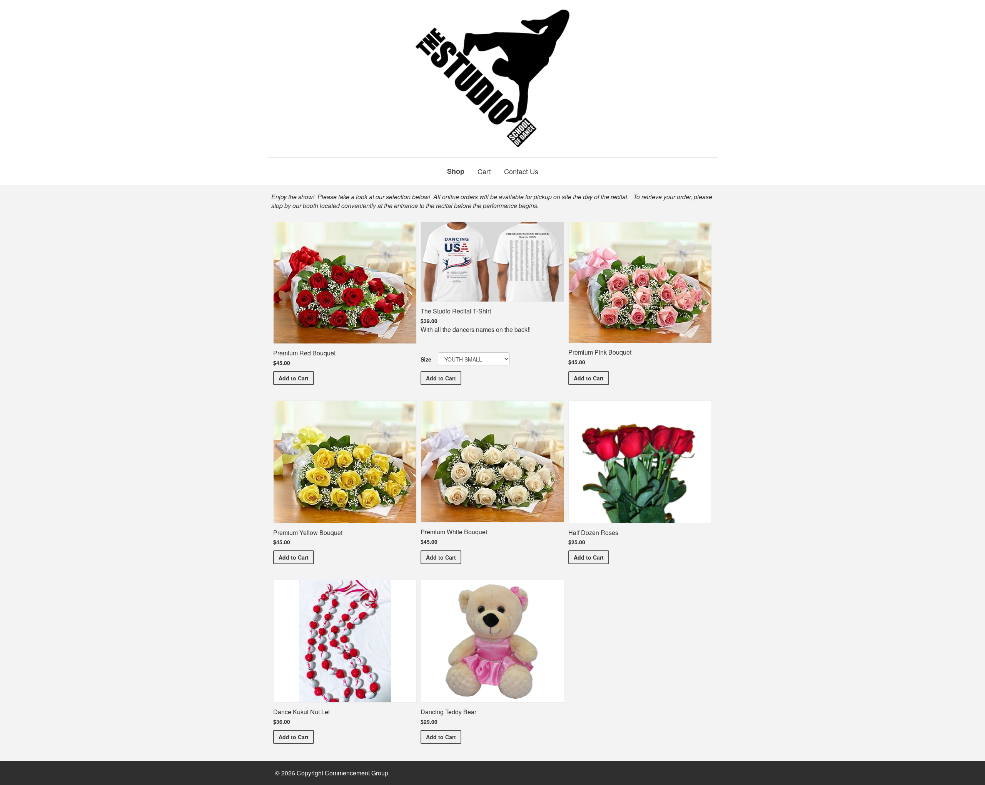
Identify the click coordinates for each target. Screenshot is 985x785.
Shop (455, 171)
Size (426, 359)
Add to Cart (296, 378)
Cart (484, 171)
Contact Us (521, 171)
